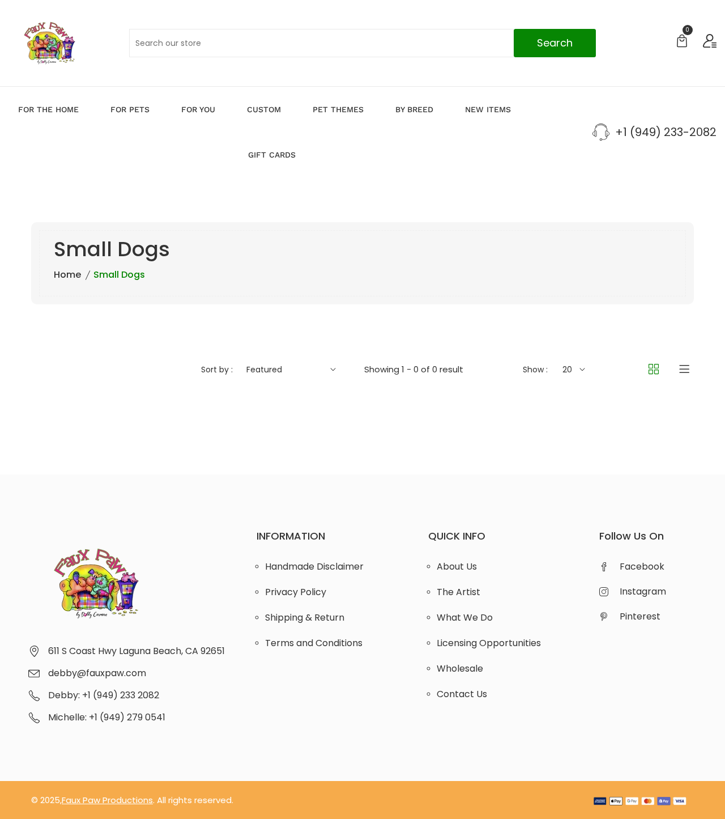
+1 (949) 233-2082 (666, 132)
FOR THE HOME (48, 109)
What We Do (465, 617)
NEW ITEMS (488, 109)
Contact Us (462, 694)
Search (555, 43)
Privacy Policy (295, 592)
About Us (457, 566)
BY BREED (414, 109)
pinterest (640, 616)
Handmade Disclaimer (314, 566)
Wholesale (460, 668)
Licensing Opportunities (489, 643)
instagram (643, 591)
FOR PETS (130, 109)
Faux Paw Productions (107, 800)
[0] (682, 42)
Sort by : (217, 369)
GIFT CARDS (272, 154)
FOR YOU (198, 109)
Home (67, 274)
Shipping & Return (304, 617)
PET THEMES (338, 109)
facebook (642, 566)
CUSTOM (264, 109)
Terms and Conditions (313, 643)
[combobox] (362, 43)
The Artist (458, 592)
